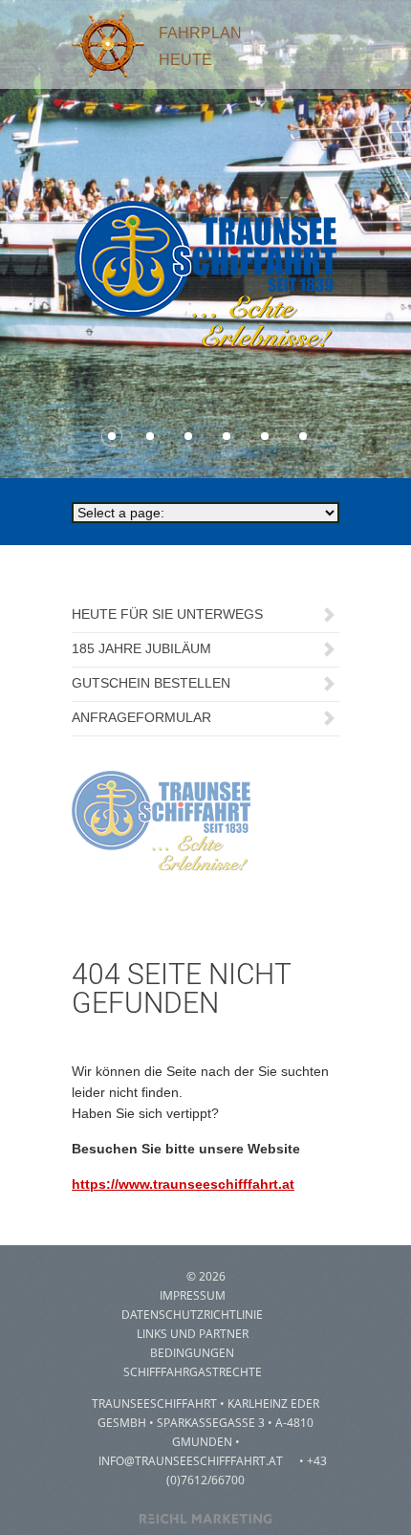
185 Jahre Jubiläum (141, 648)
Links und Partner (193, 1334)
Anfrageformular (141, 717)
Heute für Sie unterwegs (167, 614)
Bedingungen (192, 1353)
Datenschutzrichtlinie (192, 1314)
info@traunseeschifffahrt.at (190, 1461)
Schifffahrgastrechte (192, 1372)
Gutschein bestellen (151, 683)
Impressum (193, 1295)
